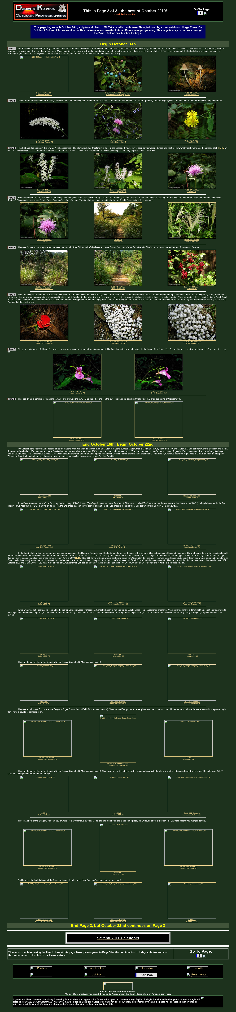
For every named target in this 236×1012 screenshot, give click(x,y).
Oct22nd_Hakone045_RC (44, 603)
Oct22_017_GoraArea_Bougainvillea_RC (192, 496)
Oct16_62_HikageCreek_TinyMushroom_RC (192, 342)
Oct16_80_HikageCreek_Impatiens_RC (159, 439)
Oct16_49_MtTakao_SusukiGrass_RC (118, 288)
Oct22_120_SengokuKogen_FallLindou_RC (188, 867)
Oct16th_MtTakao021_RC (118, 240)
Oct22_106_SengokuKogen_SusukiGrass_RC (47, 867)
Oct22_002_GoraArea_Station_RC (44, 496)
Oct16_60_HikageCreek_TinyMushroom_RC (118, 342)
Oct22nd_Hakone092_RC (118, 814)
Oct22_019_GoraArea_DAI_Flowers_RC (44, 546)
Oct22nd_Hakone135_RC (192, 920)
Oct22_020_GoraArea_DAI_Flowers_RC (118, 546)
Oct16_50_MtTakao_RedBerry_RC (192, 288)
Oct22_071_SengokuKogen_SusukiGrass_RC (192, 702)
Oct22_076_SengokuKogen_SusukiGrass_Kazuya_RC (117, 764)
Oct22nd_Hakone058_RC (44, 655)
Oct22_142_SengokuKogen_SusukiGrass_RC (118, 920)
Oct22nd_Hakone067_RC (188, 758)
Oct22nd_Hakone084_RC (44, 814)
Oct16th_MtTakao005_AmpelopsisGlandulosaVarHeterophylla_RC (118, 94)
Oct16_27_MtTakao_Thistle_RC (191, 191)
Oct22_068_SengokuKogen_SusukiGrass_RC (118, 702)
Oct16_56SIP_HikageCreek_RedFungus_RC (44, 342)
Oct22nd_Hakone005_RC (118, 496)
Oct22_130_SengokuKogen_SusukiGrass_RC (44, 920)
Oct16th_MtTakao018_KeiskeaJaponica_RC (117, 191)
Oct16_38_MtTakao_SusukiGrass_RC (191, 240)
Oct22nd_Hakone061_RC (192, 655)
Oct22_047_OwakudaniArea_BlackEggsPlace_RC (118, 603)
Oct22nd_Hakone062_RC (44, 702)
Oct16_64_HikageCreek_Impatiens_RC (77, 392)
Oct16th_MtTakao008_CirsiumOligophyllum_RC (118, 141)
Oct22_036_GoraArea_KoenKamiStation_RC (191, 546)
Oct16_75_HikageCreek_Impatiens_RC (77, 439)
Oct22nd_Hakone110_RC (118, 873)
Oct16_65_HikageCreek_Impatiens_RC (159, 392)
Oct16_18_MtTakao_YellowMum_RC (191, 141)
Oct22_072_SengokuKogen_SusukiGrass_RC (47, 758)
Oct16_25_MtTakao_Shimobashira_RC (44, 191)
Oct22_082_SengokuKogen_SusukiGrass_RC (192, 814)
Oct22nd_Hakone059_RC (118, 655)
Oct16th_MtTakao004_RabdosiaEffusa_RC (44, 94)
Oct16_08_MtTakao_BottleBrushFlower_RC (44, 141)
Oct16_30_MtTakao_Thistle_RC (44, 240)
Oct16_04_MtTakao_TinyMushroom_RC (191, 94)
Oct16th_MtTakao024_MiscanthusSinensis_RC (44, 288)
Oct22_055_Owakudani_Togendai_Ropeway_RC (191, 603)
